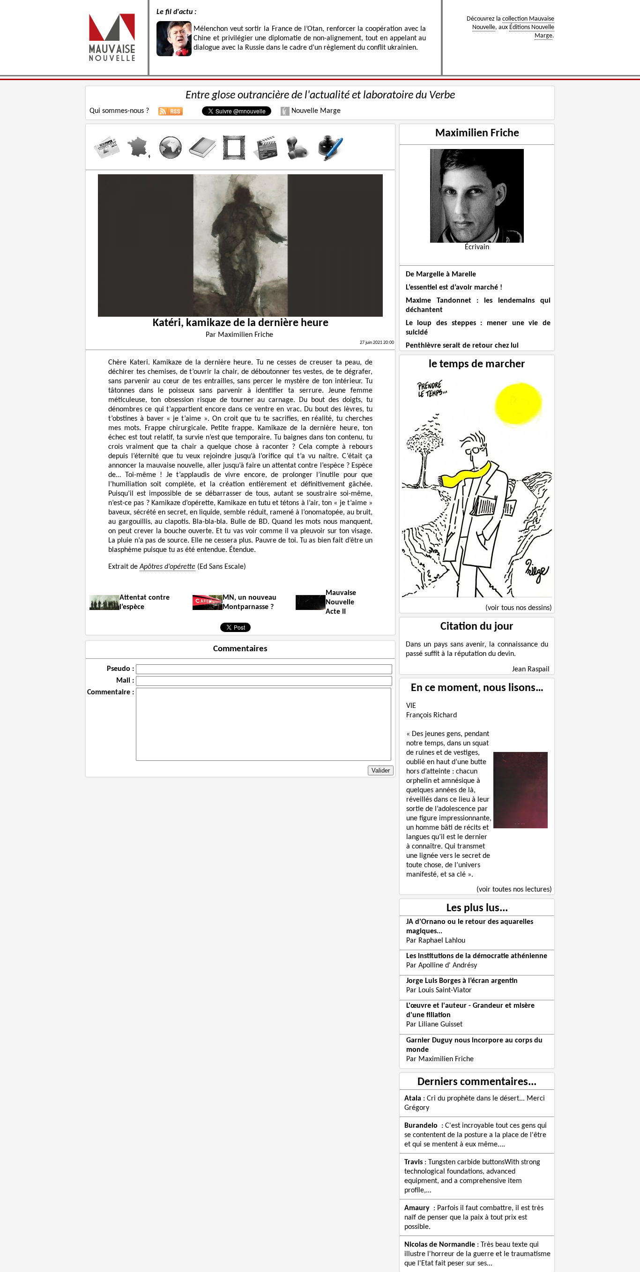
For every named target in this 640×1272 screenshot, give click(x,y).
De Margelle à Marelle (441, 274)
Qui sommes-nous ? (119, 111)
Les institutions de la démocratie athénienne (476, 956)
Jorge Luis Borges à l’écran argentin (462, 981)
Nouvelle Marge (315, 111)
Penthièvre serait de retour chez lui (462, 346)
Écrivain (477, 247)
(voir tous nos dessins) (518, 608)
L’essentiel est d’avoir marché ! (454, 287)
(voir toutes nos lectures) (514, 889)
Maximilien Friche (477, 133)
